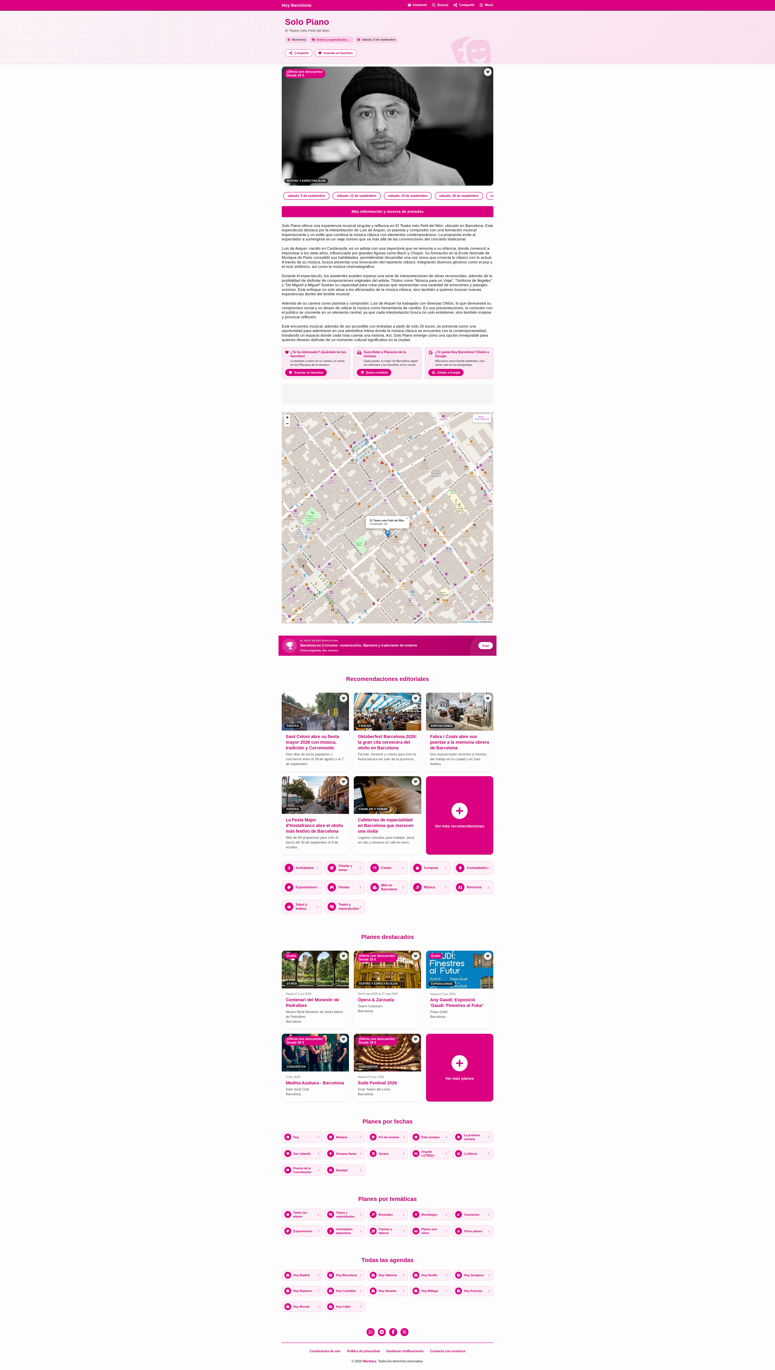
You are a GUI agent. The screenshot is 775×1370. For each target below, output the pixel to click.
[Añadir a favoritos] (488, 72)
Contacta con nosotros (447, 1351)
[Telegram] (382, 1332)
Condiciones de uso (325, 1351)
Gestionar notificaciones (405, 1351)
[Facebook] (393, 1332)
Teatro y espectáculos (306, 180)
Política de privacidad (363, 1351)
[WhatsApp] (371, 1332)
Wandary (369, 1361)
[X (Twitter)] (404, 1332)
